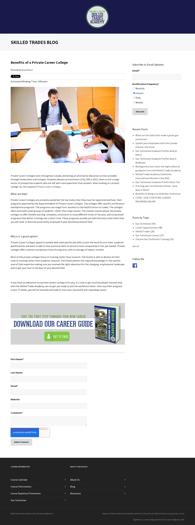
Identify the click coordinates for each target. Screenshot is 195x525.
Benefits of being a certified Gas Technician (158, 193)
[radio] (156, 89)
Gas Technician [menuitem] (18, 500)
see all (135, 246)
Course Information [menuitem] (20, 467)
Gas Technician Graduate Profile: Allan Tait (157, 182)
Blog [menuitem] (72, 486)
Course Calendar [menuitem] (19, 479)
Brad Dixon (27, 69)
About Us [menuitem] (75, 479)
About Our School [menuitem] (79, 467)
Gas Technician (145, 223)
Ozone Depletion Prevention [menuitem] (26, 493)
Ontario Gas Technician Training (154, 239)
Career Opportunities (148, 227)
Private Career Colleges (48, 186)
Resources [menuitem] (75, 493)
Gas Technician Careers (149, 235)
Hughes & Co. (49, 514)
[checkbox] (156, 96)
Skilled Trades (144, 231)
